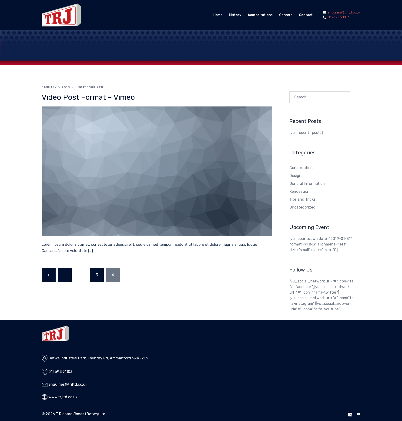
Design (295, 175)
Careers (285, 15)
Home (217, 15)
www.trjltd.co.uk (62, 397)
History (235, 15)
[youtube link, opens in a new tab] (358, 414)
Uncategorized (89, 87)
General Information (307, 183)
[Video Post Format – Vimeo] (157, 171)
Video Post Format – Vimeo (88, 97)
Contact (306, 15)
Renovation (299, 191)
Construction (301, 168)
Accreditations (260, 15)
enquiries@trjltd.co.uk (67, 384)
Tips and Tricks (302, 199)
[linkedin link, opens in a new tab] (350, 414)
